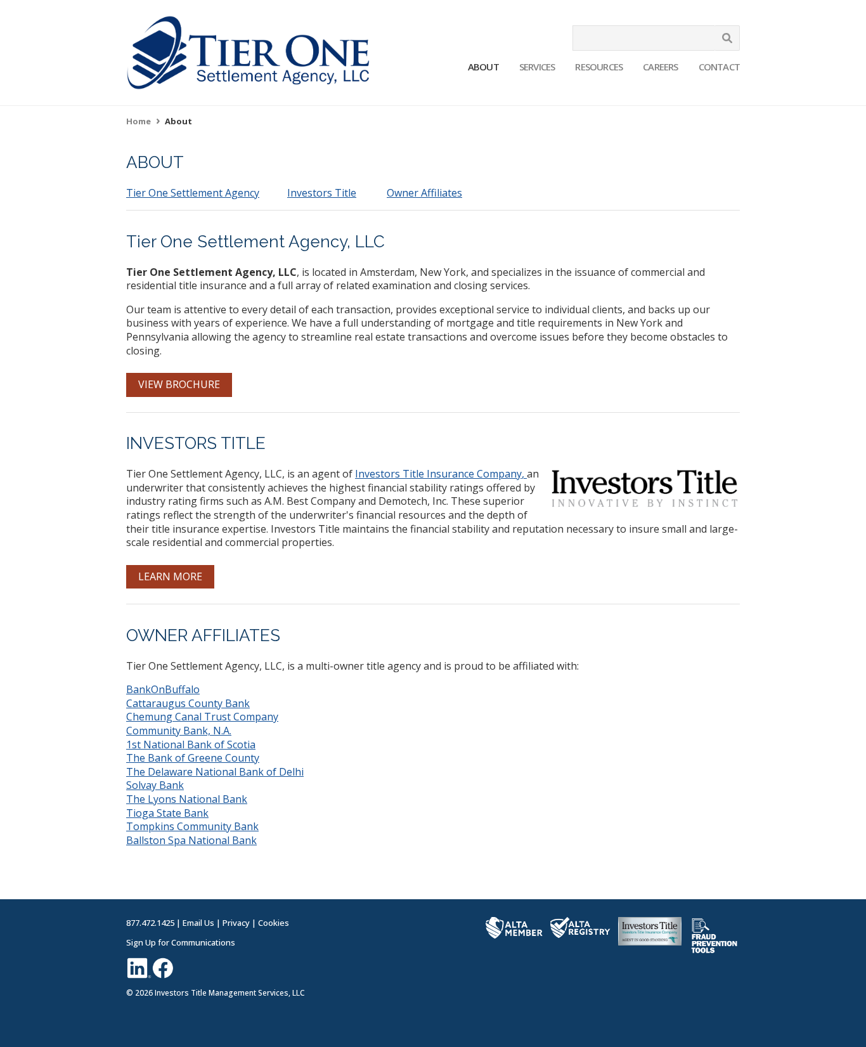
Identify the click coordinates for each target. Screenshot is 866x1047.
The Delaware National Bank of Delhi (215, 772)
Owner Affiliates (424, 193)
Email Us (198, 922)
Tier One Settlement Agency (192, 193)
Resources (599, 66)
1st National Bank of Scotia (190, 744)
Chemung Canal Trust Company (202, 717)
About (483, 66)
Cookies (273, 922)
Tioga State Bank (167, 813)
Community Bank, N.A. (178, 731)
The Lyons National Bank (186, 799)
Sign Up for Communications (180, 942)
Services (537, 66)
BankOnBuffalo (163, 689)
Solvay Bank (155, 785)
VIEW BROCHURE (179, 384)
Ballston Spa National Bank (191, 840)
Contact (719, 66)
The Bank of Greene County (192, 758)
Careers (660, 66)
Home (138, 121)
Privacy (236, 922)
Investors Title (321, 193)
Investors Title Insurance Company (438, 474)
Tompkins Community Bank (192, 826)
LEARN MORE (170, 576)
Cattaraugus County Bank (188, 703)
